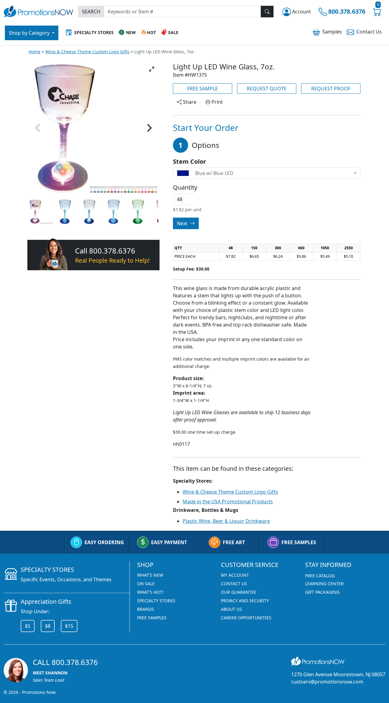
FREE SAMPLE (202, 88)
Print (216, 102)
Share (189, 102)
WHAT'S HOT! (150, 592)
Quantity (185, 187)
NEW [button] (131, 32)
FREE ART (234, 542)
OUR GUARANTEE (238, 592)
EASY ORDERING (104, 542)
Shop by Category (30, 33)
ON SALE (146, 583)
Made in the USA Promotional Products (228, 501)
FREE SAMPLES (298, 542)
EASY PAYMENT (169, 542)
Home (34, 51)
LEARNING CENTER (324, 583)
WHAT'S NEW (150, 575)
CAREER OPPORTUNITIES (246, 618)
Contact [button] (369, 31)
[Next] (148, 128)
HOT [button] (151, 32)
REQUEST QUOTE (267, 88)
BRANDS (145, 609)
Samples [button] (332, 31)
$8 (47, 626)
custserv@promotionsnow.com (327, 681)
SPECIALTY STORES (156, 600)
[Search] (267, 11)
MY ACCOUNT (235, 575)
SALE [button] (173, 32)
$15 (69, 626)
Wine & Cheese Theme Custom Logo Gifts (87, 51)
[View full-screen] (151, 69)
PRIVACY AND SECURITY (245, 600)
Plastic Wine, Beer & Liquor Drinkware (226, 521)
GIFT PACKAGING (322, 592)
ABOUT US (231, 609)
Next (183, 223)
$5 (27, 626)
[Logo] (38, 10)
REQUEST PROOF (330, 88)
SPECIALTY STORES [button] (94, 32)
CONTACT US (234, 583)
